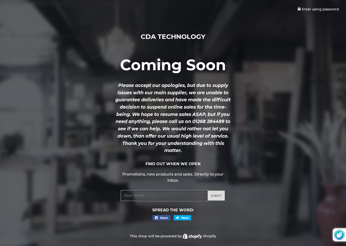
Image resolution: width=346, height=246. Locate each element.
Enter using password (320, 9)
